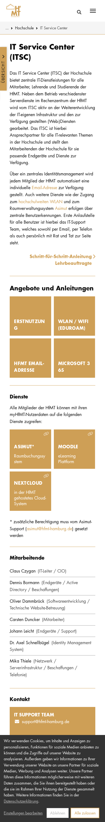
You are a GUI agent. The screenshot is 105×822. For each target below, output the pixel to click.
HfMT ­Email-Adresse (29, 366)
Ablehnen (57, 813)
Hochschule (24, 27)
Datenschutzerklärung (21, 801)
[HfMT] (12, 11)
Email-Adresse (44, 187)
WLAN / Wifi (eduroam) (73, 324)
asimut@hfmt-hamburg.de (49, 529)
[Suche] (79, 12)
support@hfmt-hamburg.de (45, 721)
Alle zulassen (85, 813)
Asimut (61, 208)
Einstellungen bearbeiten (23, 813)
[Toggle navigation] (93, 10)
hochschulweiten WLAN (40, 201)
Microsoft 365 (74, 366)
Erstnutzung (29, 324)
